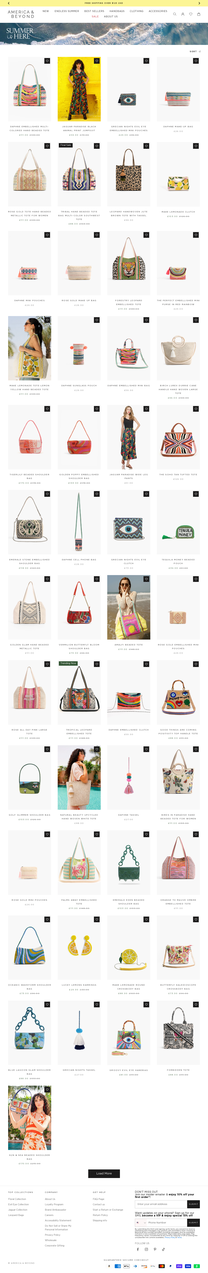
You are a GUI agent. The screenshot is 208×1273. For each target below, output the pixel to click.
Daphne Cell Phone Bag (79, 560)
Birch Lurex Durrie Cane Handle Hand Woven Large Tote (178, 389)
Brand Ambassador (55, 1210)
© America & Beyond (21, 1263)
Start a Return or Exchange (108, 1210)
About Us (50, 1199)
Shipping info (100, 1221)
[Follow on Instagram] (146, 1249)
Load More (104, 1173)
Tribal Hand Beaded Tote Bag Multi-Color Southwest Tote (79, 215)
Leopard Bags (16, 1215)
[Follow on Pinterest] (155, 1249)
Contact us (99, 1205)
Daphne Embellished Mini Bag (129, 386)
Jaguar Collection (17, 1210)
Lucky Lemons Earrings (79, 985)
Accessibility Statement (58, 1221)
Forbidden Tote (178, 1070)
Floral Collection (17, 1199)
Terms (179, 1237)
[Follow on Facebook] (138, 1249)
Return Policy (100, 1215)
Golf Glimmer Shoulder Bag (30, 815)
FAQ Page (98, 1199)
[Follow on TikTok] (163, 1249)
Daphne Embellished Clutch (129, 730)
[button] (174, 14)
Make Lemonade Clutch (178, 212)
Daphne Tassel (128, 815)
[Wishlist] (190, 14)
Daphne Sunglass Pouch (79, 386)
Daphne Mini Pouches (29, 300)
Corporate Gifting (54, 1246)
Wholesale (51, 1240)
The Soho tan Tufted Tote (178, 475)
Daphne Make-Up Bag (178, 127)
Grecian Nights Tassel (79, 1070)
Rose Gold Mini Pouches (29, 900)
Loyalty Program (54, 1205)
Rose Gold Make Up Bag (79, 300)
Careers (49, 1215)
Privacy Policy (52, 1235)
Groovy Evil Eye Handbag (129, 1070)
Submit (193, 1204)
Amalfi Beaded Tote (129, 645)
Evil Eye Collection (18, 1205)
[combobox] (141, 1223)
